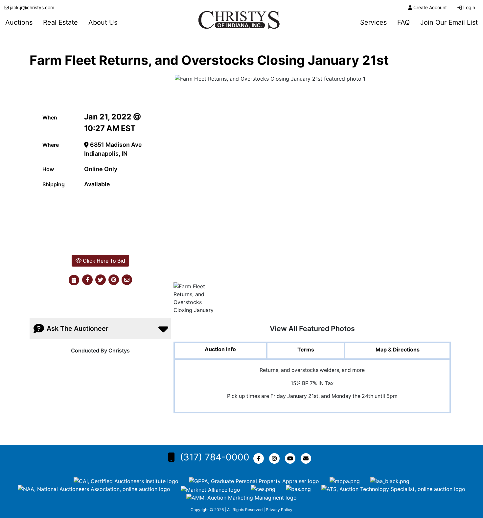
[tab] (220, 351)
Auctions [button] (19, 22)
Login (469, 7)
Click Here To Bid (103, 260)
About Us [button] (102, 22)
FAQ (403, 22)
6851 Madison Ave (115, 144)
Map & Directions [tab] (398, 349)
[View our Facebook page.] (260, 458)
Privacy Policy (279, 509)
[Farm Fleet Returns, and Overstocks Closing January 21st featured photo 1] (312, 178)
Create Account (430, 7)
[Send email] (126, 280)
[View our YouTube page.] (291, 458)
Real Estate (60, 22)
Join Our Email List (449, 22)
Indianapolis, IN (105, 153)
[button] (87, 280)
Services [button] (373, 22)
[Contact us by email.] (307, 458)
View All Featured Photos (312, 328)
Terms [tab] (305, 349)
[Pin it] (113, 280)
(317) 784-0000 (214, 457)
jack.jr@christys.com (32, 7)
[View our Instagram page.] (276, 458)
